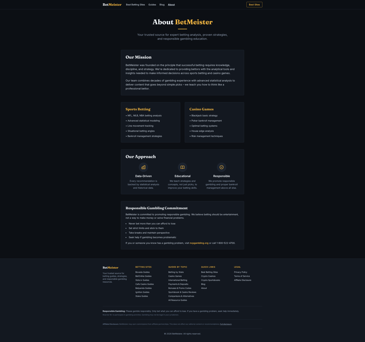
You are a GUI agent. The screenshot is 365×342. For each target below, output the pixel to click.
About (171, 4)
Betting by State (176, 272)
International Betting (177, 280)
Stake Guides (141, 296)
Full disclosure (226, 324)
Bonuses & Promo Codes (179, 288)
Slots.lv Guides (142, 280)
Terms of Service (242, 276)
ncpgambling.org (199, 243)
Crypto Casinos (208, 276)
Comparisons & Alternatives (181, 296)
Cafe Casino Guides (144, 284)
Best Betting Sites (135, 4)
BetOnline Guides (143, 276)
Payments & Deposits (178, 284)
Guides (152, 4)
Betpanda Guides (143, 288)
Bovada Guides (142, 272)
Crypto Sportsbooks (210, 280)
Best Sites (254, 4)
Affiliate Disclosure (242, 280)
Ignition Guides (142, 292)
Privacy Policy (240, 272)
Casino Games (175, 276)
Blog (162, 4)
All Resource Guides (177, 300)
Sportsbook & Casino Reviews (182, 292)
